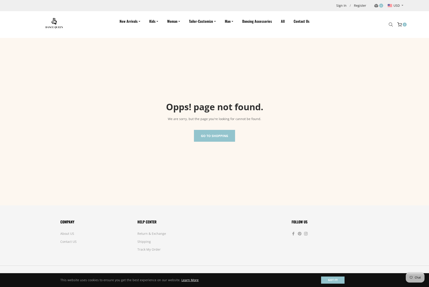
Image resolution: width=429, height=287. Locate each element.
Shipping (144, 241)
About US (67, 233)
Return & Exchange (151, 233)
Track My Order (149, 249)
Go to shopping (214, 136)
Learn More (190, 280)
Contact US (68, 241)
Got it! (333, 280)
